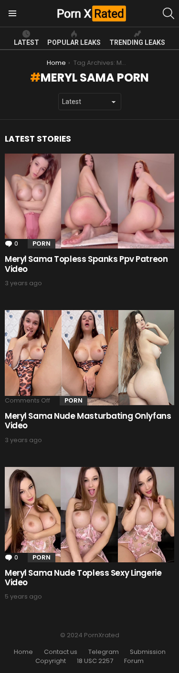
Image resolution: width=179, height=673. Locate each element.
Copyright (50, 661)
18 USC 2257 (95, 661)
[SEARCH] (168, 13)
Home (23, 652)
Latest (26, 42)
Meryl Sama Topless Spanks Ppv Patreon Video (86, 263)
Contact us (60, 652)
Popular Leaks (74, 42)
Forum (134, 661)
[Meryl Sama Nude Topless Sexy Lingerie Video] (89, 514)
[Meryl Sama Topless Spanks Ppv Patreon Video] (89, 201)
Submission (148, 652)
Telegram (103, 652)
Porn (41, 243)
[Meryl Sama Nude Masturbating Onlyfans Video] (89, 357)
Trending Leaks (137, 42)
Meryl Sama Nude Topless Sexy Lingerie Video (83, 577)
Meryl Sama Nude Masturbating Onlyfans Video (88, 420)
